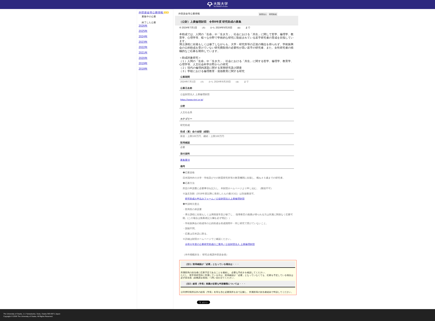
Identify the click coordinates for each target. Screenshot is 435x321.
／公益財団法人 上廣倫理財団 (220, 244)
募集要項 (185, 160)
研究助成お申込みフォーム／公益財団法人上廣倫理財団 (215, 198)
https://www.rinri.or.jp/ (191, 99)
